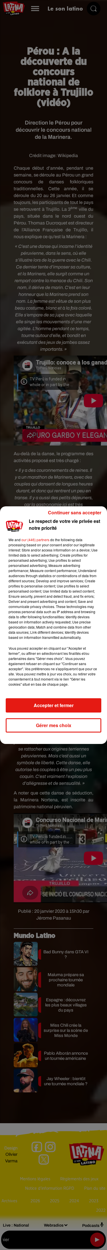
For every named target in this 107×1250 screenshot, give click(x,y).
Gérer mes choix (53, 725)
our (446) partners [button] (35, 539)
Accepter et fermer (54, 705)
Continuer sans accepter (74, 512)
